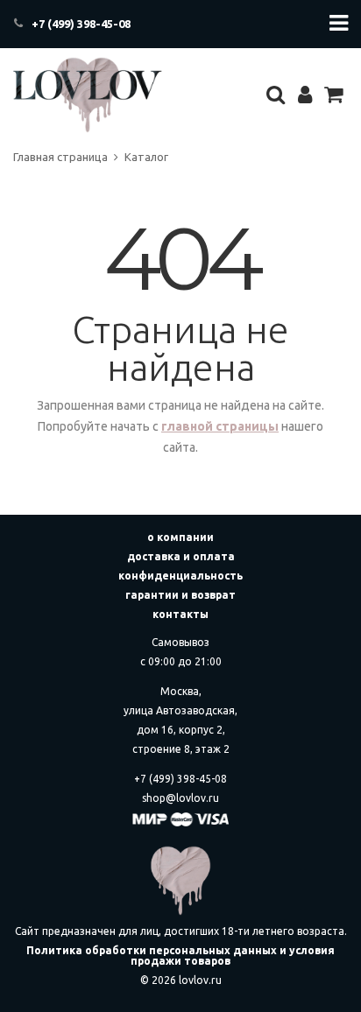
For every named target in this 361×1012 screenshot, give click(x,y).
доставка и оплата (181, 556)
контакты (180, 614)
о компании (180, 537)
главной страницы (220, 426)
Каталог (146, 157)
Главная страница (60, 157)
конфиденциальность (180, 575)
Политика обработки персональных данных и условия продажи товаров (180, 955)
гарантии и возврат (180, 595)
